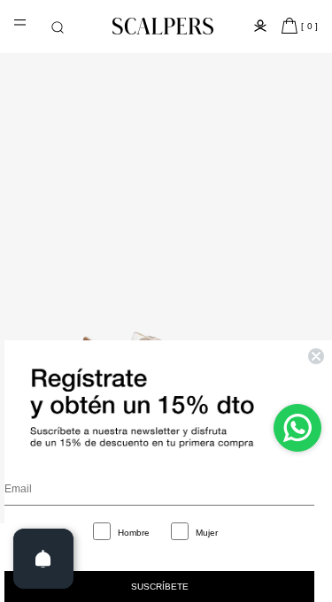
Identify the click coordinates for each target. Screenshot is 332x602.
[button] (57, 27)
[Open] (43, 559)
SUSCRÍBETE (160, 586)
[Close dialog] (316, 356)
